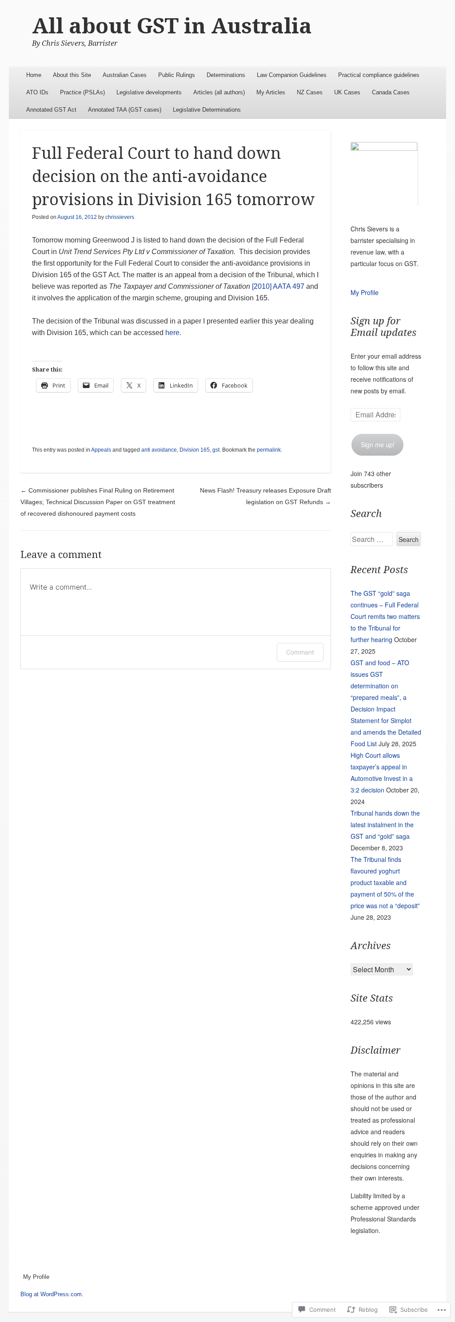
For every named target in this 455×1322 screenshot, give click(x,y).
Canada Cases (391, 92)
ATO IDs (37, 92)
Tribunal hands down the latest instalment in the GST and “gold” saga (385, 825)
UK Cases (347, 92)
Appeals (101, 450)
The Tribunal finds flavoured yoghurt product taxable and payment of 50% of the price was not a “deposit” (385, 882)
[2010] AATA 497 (278, 286)
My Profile (365, 292)
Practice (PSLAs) (82, 92)
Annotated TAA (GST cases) (124, 109)
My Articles (270, 92)
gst (216, 450)
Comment (300, 652)
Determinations (226, 75)
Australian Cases (125, 75)
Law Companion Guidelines (292, 75)
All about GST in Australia (172, 26)
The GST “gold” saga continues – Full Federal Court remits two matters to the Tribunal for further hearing (385, 616)
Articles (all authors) (219, 92)
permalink (269, 450)
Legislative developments (149, 92)
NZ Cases (310, 92)
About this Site (72, 75)
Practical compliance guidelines (378, 75)
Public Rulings (176, 75)
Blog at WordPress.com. (52, 1294)
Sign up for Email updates (383, 326)
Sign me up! (378, 444)
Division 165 (195, 450)
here (172, 332)
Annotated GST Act (51, 109)
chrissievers (119, 217)
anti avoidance (159, 450)
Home (33, 75)
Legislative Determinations (207, 109)
